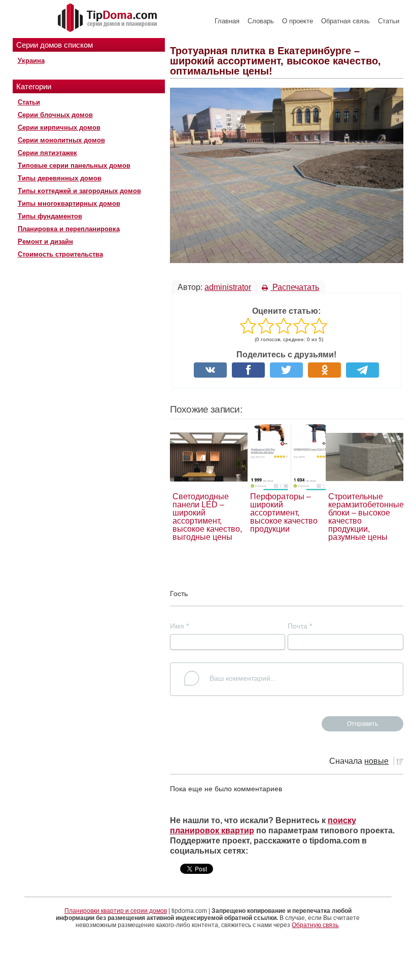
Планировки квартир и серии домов (115, 910)
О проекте (297, 21)
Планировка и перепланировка (69, 229)
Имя (179, 626)
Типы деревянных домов (59, 178)
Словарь (261, 21)
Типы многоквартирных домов (69, 203)
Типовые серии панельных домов (74, 165)
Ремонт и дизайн (45, 241)
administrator (227, 287)
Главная (227, 21)
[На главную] (108, 18)
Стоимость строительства (60, 254)
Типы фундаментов (50, 216)
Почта (300, 626)
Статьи (388, 21)
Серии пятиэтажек (47, 153)
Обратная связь (345, 21)
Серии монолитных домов (61, 140)
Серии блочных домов (55, 115)
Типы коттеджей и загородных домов (79, 191)
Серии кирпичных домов (59, 127)
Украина (31, 60)
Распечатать (294, 287)
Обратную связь (315, 925)
